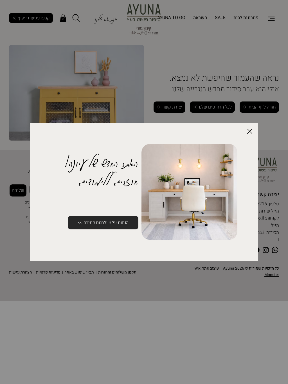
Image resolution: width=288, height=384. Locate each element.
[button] (249, 131)
